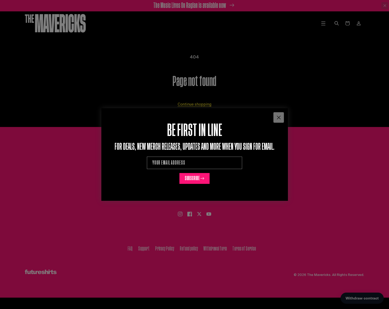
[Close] (278, 117)
